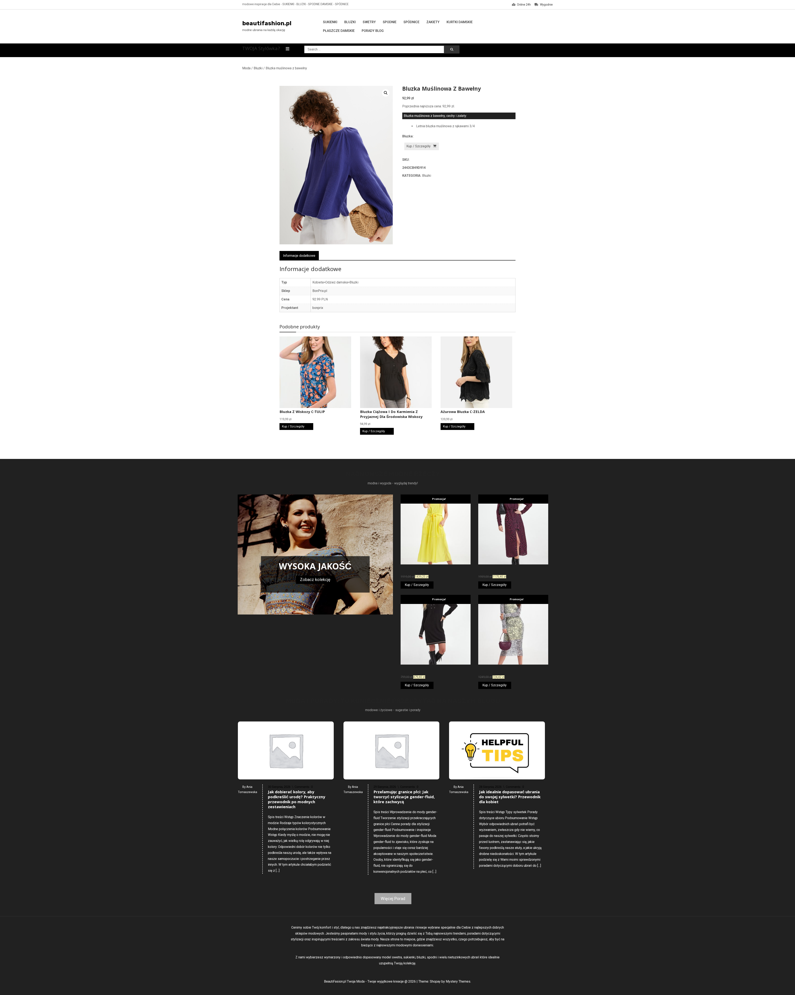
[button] (385, 93)
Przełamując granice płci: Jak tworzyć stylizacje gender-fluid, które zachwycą (404, 797)
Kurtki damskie (460, 22)
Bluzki (350, 22)
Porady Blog (373, 31)
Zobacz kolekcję (315, 579)
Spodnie (389, 22)
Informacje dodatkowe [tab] (299, 256)
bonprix (317, 308)
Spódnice (411, 22)
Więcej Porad (393, 898)
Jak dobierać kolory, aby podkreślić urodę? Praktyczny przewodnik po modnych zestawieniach (296, 800)
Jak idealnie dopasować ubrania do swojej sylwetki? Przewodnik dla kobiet (510, 797)
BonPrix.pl (319, 291)
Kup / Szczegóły (418, 146)
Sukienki (330, 22)
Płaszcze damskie (339, 31)
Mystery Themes (458, 981)
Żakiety (433, 22)
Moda (246, 68)
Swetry (369, 22)
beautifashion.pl (267, 23)
